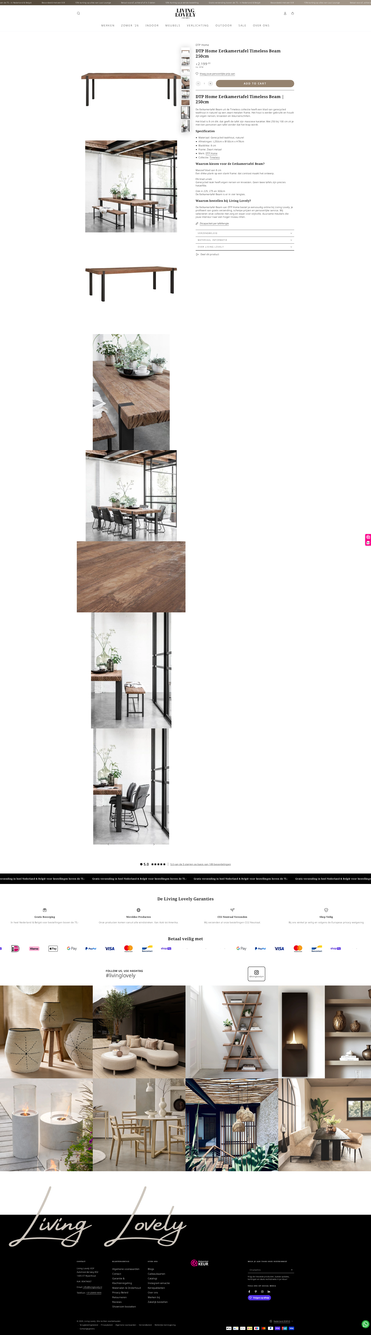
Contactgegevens (87, 1329)
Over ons (153, 1292)
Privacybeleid (107, 1325)
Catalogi (152, 1278)
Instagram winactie (159, 1283)
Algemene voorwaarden (126, 1269)
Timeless (215, 157)
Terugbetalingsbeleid (89, 1325)
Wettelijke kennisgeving (165, 1325)
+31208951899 (93, 1292)
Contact (116, 1273)
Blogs (151, 1269)
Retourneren (119, 1297)
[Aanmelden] (292, 1270)
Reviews (117, 1302)
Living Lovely (90, 1321)
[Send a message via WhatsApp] (366, 1324)
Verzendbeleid (145, 1325)
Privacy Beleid (120, 1292)
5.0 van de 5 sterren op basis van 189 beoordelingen (200, 864)
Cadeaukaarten (156, 1273)
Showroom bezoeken (124, 1306)
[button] (78, 13)
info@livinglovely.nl (92, 1287)
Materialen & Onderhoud (126, 1287)
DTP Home (202, 45)
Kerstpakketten (156, 1287)
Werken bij (154, 1297)
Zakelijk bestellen (158, 1302)
